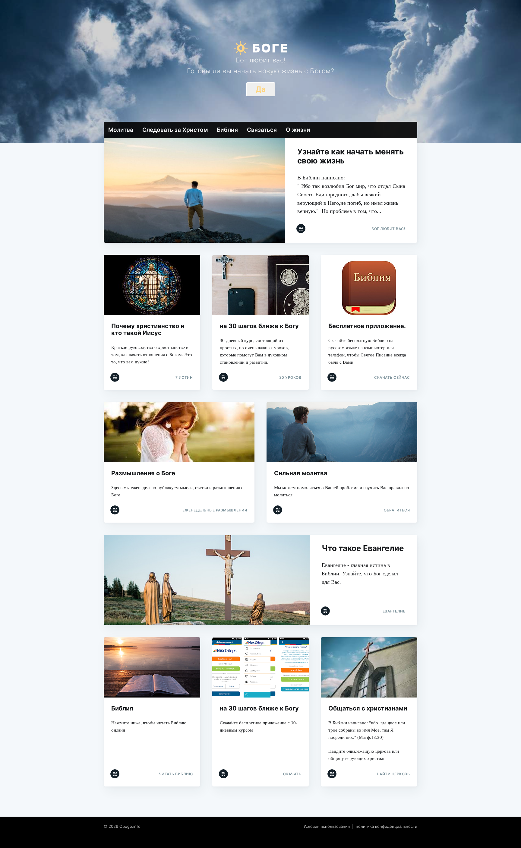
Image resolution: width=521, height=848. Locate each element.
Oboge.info (130, 826)
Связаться (262, 129)
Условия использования (327, 826)
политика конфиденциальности (386, 826)
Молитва (120, 129)
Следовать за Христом (175, 129)
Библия (227, 129)
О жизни (298, 129)
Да (261, 89)
